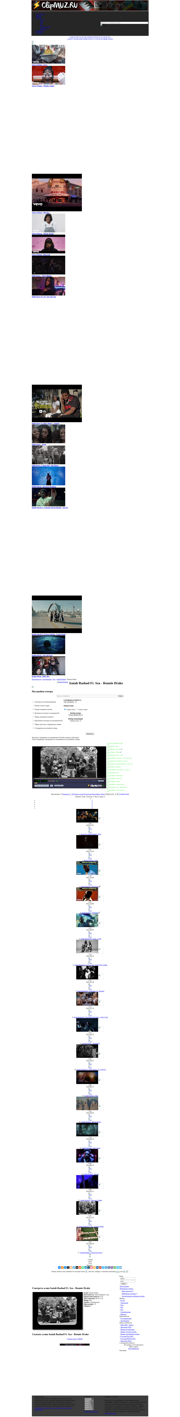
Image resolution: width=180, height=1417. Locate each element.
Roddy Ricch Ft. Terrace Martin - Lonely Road (48, 634)
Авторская (124, 1303)
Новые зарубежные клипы (130, 1334)
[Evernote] (82, 1267)
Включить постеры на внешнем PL (47, 713)
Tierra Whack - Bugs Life (41, 255)
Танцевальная (45, 27)
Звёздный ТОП (126, 1327)
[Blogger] (71, 1267)
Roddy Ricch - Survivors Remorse (44, 487)
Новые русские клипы (128, 1332)
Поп (41, 21)
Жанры (38, 18)
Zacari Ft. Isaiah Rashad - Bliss (91, 834)
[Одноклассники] (62, 1267)
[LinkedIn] (85, 1267)
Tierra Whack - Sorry (39, 65)
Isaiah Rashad (61, 679)
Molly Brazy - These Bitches (42, 276)
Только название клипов (43, 709)
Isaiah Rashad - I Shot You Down (91, 1253)
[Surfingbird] (103, 1267)
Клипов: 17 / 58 (68, 794)
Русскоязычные (126, 1318)
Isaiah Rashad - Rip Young (90, 886)
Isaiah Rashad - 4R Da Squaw (91, 1122)
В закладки (88, 794)
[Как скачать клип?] (86, 1271)
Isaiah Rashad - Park (91, 1096)
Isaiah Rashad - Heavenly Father (91, 1200)
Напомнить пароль (126, 1289)
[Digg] (77, 1267)
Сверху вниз (70, 709)
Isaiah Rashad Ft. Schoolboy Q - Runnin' (90, 991)
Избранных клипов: (129, 1294)
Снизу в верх (83, 709)
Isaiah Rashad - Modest (91, 1174)
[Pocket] (91, 1267)
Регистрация (124, 1286)
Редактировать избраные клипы (133, 1296)
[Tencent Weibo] (106, 1267)
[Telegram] (120, 1267)
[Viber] (112, 1267)
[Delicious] (74, 1267)
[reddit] (80, 1267)
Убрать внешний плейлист (44, 717)
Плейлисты (40, 31)
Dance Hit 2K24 (126, 1341)
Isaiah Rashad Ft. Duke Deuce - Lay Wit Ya (91, 1069)
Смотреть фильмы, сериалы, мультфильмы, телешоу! (53, 1408)
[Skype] (117, 1267)
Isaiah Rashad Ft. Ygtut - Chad (91, 939)
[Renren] (97, 1267)
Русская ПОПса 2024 (128, 1339)
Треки (102, 794)
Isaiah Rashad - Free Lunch (91, 1148)
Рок (41, 23)
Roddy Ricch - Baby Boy (40, 676)
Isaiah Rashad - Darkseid (90, 913)
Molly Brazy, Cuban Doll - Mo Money (45, 465)
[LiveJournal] (88, 1267)
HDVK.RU (38, 1410)
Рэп (41, 25)
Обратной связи (110, 1413)
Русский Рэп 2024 (127, 1336)
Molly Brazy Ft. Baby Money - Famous (45, 423)
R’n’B (42, 20)
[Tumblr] (109, 1267)
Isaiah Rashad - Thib (91, 860)
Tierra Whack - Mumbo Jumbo (43, 86)
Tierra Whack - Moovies (40, 212)
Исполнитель (36, 679)
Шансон (43, 29)
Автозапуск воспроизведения (45, 702)
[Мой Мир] (65, 1267)
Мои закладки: (127, 1291)
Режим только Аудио (42, 706)
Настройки (96, 794)
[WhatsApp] (115, 1267)
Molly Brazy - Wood (39, 444)
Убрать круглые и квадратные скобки (48, 724)
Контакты (39, 33)
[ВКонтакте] (59, 1267)
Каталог (39, 16)
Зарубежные (125, 1321)
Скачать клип (124, 794)
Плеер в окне (78, 794)
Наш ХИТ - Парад (127, 1325)
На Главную (40, 14)
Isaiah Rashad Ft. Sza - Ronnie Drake (91, 1226)
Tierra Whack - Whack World (42, 234)
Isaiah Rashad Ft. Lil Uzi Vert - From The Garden (90, 965)
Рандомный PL (133, 1348)
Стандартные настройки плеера (46, 728)
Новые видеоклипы (128, 1329)
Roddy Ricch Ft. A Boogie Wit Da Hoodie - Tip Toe (50, 508)
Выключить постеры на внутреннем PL (49, 721)
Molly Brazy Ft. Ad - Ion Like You (44, 297)
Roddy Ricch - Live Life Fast (42, 655)
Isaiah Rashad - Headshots (91, 1043)
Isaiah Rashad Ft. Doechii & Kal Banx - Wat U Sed (91, 1017)
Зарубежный (47, 679)
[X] (68, 1267)
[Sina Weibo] (100, 1267)
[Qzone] (94, 1267)
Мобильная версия (91, 1411)
